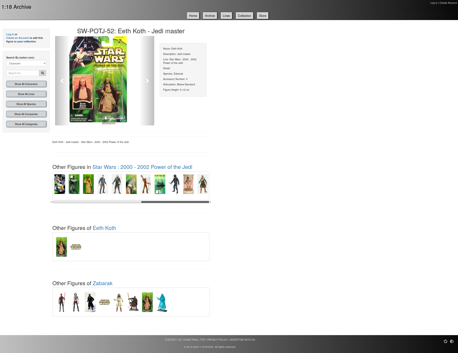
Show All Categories (26, 124)
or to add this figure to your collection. (24, 37)
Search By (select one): (20, 57)
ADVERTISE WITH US (242, 339)
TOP (202, 339)
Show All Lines (26, 94)
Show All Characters (26, 84)
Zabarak (103, 283)
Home (193, 15)
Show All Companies (26, 114)
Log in (433, 2)
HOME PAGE (190, 339)
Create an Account (17, 38)
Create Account (448, 2)
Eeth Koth (104, 228)
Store (262, 15)
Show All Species (26, 104)
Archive (210, 15)
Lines (226, 15)
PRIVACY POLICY (217, 339)
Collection (244, 15)
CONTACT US (173, 339)
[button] (62, 80)
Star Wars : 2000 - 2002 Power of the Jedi (142, 167)
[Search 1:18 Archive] (42, 73)
